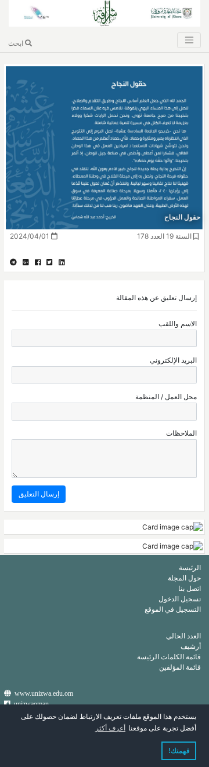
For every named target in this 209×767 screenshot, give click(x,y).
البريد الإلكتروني (173, 360)
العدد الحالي (183, 635)
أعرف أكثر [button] (110, 728)
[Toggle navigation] (188, 40)
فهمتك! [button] (179, 751)
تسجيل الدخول (179, 598)
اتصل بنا (189, 588)
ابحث (16, 43)
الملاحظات (181, 433)
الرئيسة (190, 567)
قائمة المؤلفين (180, 667)
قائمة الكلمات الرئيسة (169, 656)
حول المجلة (184, 578)
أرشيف (191, 646)
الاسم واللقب (177, 323)
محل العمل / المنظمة (166, 396)
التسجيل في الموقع (173, 609)
